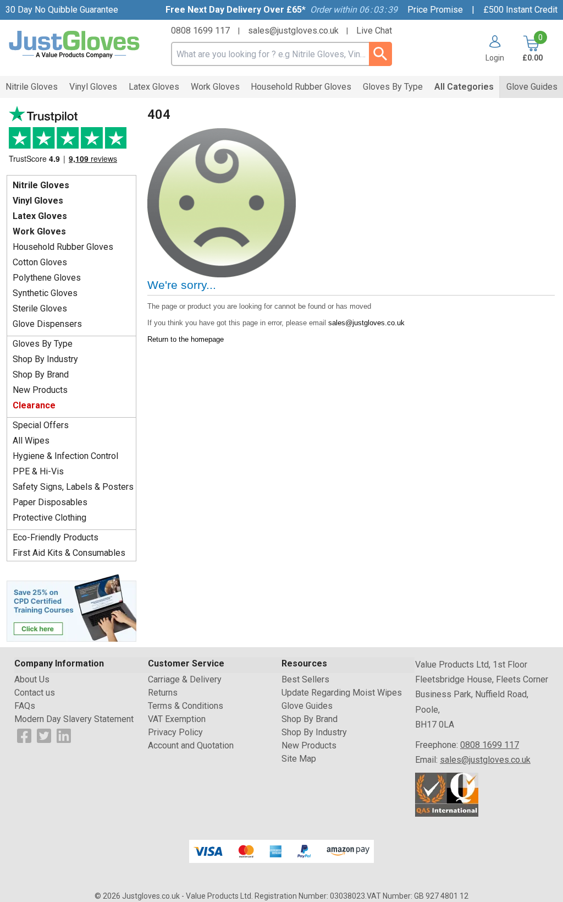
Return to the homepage (185, 339)
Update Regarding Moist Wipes (342, 692)
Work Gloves (39, 231)
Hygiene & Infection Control (65, 456)
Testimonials (71, 137)
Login (494, 57)
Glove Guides (307, 706)
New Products (40, 390)
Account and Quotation (191, 745)
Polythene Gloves (47, 277)
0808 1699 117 (200, 30)
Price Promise (435, 9)
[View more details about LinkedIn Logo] (64, 735)
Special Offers (41, 425)
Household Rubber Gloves (63, 247)
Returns (163, 692)
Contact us (34, 692)
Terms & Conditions (185, 706)
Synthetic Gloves (45, 293)
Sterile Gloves (40, 308)
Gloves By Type (43, 343)
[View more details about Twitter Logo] (44, 735)
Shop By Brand (41, 374)
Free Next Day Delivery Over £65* (235, 9)
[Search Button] (380, 54)
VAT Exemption (177, 719)
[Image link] (71, 607)
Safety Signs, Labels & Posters (73, 487)
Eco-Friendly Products (55, 537)
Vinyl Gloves (38, 200)
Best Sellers (305, 679)
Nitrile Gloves (41, 185)
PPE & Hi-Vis (38, 471)
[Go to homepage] (74, 45)
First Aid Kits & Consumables (69, 553)
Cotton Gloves (40, 262)
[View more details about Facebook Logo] (24, 735)
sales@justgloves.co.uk (293, 30)
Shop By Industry (45, 359)
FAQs (24, 706)
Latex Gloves (40, 216)
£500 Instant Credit (520, 9)
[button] (490, 48)
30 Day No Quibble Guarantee (61, 9)
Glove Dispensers (47, 324)
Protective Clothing (49, 517)
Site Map (299, 758)
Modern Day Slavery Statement (74, 719)
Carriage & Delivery (185, 679)
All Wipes (31, 440)
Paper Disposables (50, 502)
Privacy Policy (175, 732)
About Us (31, 679)
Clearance (34, 405)
